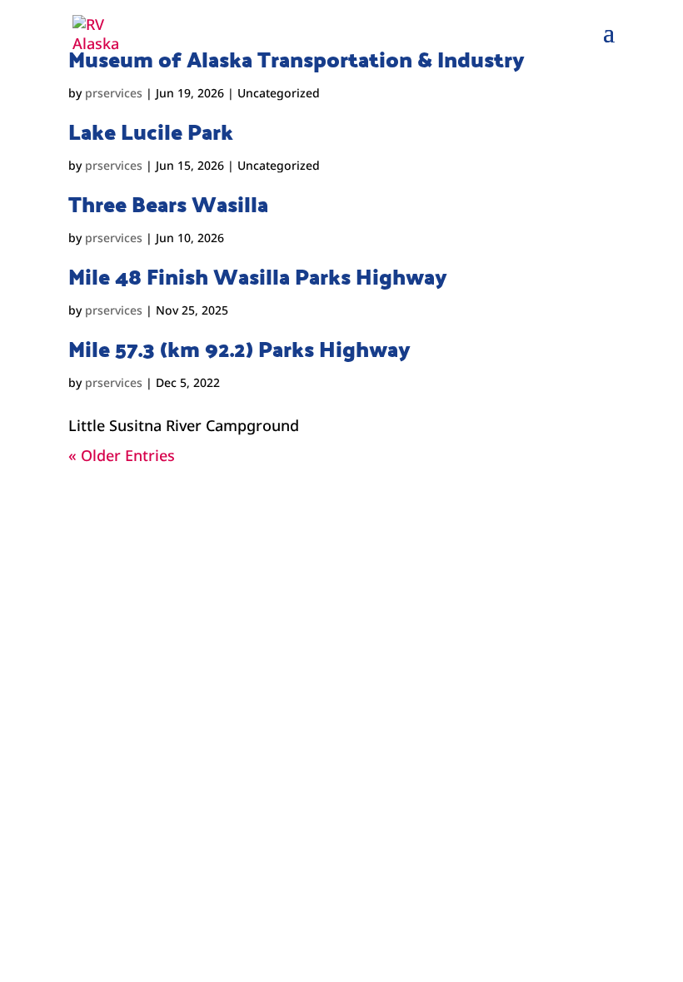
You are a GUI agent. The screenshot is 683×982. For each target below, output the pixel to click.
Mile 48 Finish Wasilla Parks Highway (257, 276)
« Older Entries (121, 455)
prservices (113, 93)
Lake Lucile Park (150, 131)
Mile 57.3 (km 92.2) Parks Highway (239, 349)
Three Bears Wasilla (168, 204)
